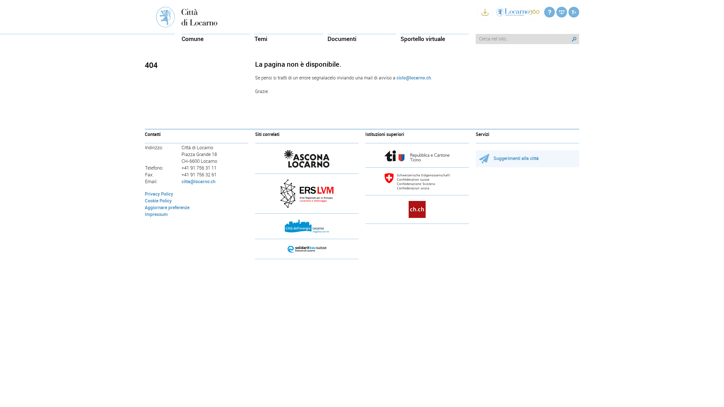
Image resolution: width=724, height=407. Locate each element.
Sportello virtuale (422, 38)
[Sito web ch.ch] (417, 209)
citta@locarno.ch (199, 181)
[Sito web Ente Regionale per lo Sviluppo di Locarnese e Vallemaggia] (307, 194)
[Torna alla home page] (199, 17)
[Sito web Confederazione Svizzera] (417, 181)
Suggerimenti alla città (516, 158)
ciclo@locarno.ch (414, 78)
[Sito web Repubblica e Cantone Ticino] (417, 155)
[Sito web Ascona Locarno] (307, 159)
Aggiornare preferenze (167, 207)
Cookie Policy (158, 201)
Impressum (156, 214)
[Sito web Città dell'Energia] (307, 226)
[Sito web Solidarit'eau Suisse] (307, 249)
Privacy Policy (159, 194)
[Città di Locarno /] (549, 12)
